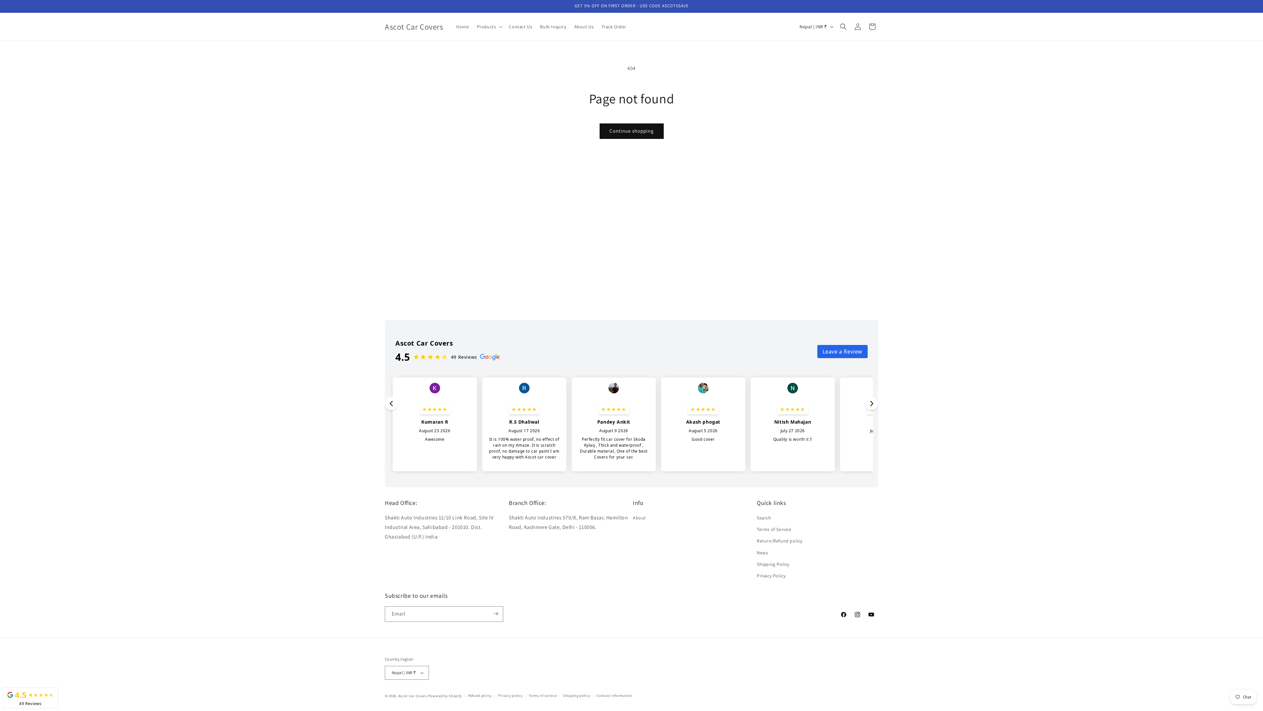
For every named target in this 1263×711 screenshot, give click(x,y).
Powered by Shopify (445, 696)
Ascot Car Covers (412, 696)
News (762, 553)
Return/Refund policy (780, 541)
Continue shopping (631, 131)
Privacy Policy (771, 576)
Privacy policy (510, 695)
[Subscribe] (495, 613)
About (639, 518)
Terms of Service (774, 530)
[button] (489, 27)
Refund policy (480, 695)
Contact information (614, 695)
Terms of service (543, 695)
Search (764, 518)
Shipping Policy (773, 564)
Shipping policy (576, 695)
